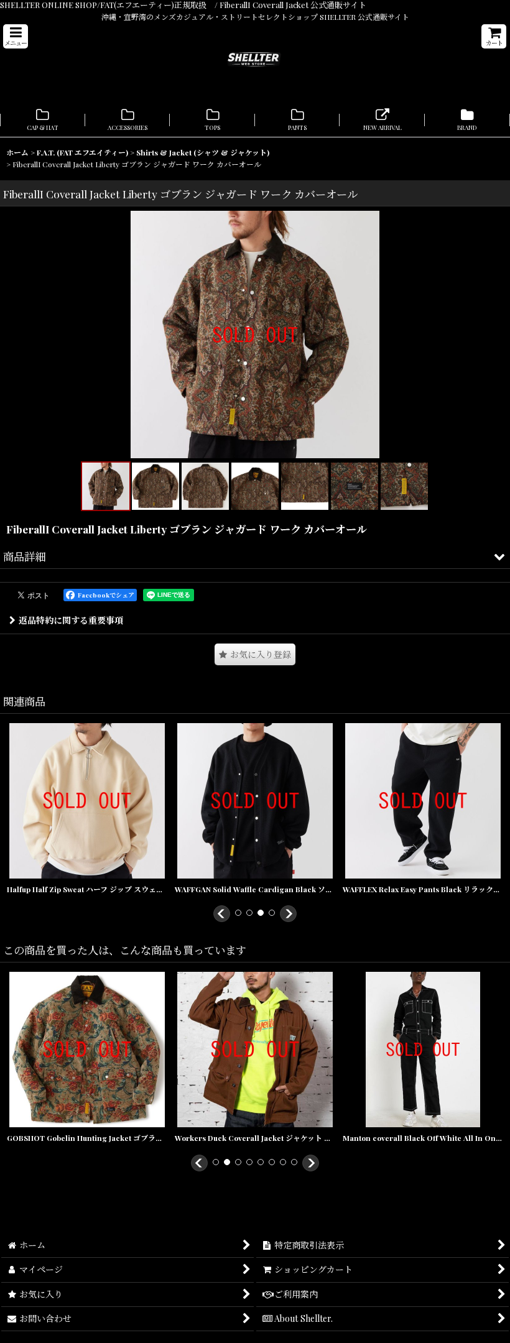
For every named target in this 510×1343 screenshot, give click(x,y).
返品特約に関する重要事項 (71, 620)
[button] (15, 36)
